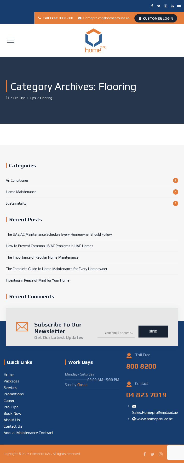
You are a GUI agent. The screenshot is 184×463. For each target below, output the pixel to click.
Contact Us (13, 426)
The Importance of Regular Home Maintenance (42, 257)
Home (9, 374)
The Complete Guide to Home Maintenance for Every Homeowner (56, 269)
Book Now (12, 413)
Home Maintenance (21, 192)
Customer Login (158, 18)
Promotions (14, 394)
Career (9, 400)
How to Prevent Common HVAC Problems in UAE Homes (49, 246)
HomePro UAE (40, 454)
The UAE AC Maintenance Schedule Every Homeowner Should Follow (59, 234)
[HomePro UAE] (95, 40)
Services (10, 387)
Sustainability (16, 203)
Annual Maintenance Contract (28, 432)
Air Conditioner (17, 180)
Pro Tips (11, 407)
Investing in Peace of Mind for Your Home (37, 280)
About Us (12, 420)
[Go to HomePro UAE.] (7, 98)
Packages (11, 381)
